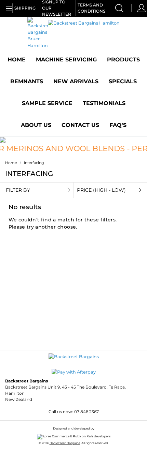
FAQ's (117, 125)
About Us (36, 125)
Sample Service (47, 103)
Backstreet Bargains (65, 443)
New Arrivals (75, 81)
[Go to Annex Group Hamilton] (73, 435)
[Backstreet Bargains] (74, 356)
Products (123, 59)
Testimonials (104, 103)
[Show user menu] (141, 8)
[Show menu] (9, 8)
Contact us (80, 125)
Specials (123, 81)
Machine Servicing (66, 59)
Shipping (25, 8)
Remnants (26, 81)
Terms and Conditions (91, 8)
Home (17, 59)
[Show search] (119, 8)
